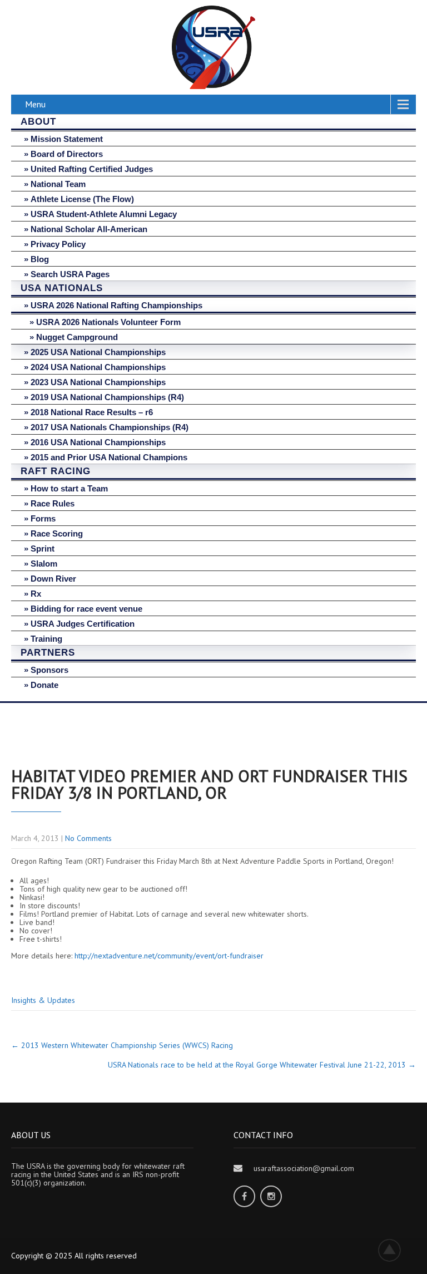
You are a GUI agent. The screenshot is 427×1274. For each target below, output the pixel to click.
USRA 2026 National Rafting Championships (116, 305)
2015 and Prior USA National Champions (109, 457)
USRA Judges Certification (83, 623)
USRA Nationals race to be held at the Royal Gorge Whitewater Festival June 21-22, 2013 (262, 1065)
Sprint (42, 548)
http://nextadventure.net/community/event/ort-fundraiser (169, 956)
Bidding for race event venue (86, 608)
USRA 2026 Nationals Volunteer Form (108, 322)
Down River (53, 578)
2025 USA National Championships (98, 352)
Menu (35, 104)
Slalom (44, 563)
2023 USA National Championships (98, 382)
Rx (36, 593)
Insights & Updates (43, 1000)
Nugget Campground (77, 337)
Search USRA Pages (70, 274)
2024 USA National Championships (98, 367)
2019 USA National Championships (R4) (107, 397)
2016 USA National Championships (98, 442)
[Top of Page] (395, 1250)
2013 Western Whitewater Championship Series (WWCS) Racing (122, 1045)
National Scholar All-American (89, 229)
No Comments (88, 838)
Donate (44, 685)
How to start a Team (69, 488)
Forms (43, 518)
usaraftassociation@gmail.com (304, 1168)
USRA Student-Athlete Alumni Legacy (104, 214)
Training (46, 638)
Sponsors (49, 670)
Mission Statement (67, 139)
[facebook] (244, 1196)
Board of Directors (67, 154)
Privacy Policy (58, 244)
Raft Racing (56, 471)
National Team (58, 184)
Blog (40, 259)
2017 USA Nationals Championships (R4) (109, 427)
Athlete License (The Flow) (82, 199)
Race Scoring (57, 533)
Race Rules (53, 503)
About (38, 121)
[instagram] (271, 1196)
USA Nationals (62, 288)
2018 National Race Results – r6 (92, 412)
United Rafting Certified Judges (92, 169)
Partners (48, 652)
